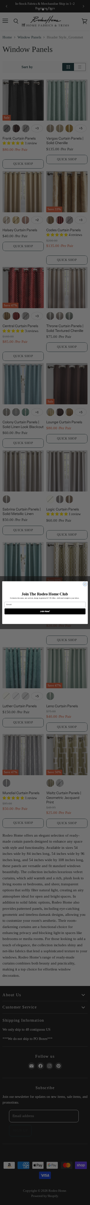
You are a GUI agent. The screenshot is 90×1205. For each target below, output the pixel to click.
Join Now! (45, 611)
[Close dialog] (85, 584)
